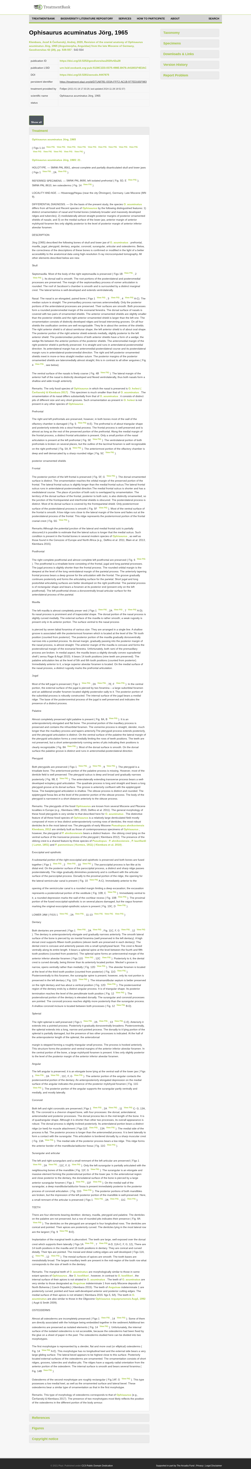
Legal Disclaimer (213, 1465)
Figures (38, 1428)
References (41, 1418)
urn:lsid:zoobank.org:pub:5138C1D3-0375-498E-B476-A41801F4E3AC (103, 67)
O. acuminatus (133, 204)
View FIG (50, 147)
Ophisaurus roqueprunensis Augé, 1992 (121, 1298)
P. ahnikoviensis (72, 833)
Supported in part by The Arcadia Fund (175, 1465)
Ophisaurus (90, 208)
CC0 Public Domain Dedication (97, 1465)
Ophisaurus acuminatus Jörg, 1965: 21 (56, 160)
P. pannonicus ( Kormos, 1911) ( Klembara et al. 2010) (88, 844)
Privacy (199, 1465)
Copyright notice (45, 1439)
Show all (36, 122)
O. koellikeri (81, 1275)
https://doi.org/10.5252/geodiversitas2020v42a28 (90, 60)
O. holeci (129, 400)
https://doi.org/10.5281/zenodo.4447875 (84, 74)
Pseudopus (99, 840)
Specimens (172, 43)
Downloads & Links (178, 54)
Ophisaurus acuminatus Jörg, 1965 (54, 139)
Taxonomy (171, 33)
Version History (175, 64)
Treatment (40, 131)
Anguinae (79, 1283)
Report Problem (175, 75)
